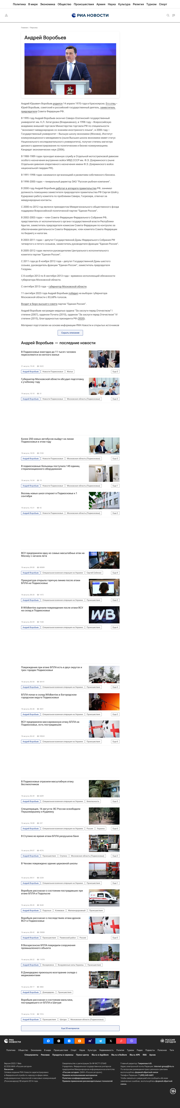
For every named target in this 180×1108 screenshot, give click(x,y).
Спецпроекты (31, 1055)
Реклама (45, 1055)
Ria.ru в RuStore (119, 1055)
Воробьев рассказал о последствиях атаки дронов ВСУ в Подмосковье (51, 919)
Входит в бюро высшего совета (39, 303)
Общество (23, 1050)
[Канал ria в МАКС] (48, 1041)
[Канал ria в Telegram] (100, 1041)
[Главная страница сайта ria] (90, 15)
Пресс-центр (82, 1055)
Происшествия (61, 1050)
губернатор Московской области (67, 286)
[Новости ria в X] (111, 1041)
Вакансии (8, 1069)
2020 (81, 318)
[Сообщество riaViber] (132, 1041)
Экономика (36, 1050)
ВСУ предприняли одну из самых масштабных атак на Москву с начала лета (53, 554)
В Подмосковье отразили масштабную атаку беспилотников (47, 783)
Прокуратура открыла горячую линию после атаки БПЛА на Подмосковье (50, 582)
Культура (92, 1050)
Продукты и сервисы (62, 1055)
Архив (152, 1055)
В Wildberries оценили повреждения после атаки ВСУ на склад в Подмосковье (52, 609)
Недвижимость (106, 1050)
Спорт (73, 1050)
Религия (120, 1050)
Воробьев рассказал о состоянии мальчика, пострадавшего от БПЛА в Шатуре (47, 1001)
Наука (82, 1050)
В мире (47, 1050)
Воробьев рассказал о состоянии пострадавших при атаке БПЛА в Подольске (52, 892)
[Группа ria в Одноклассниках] (80, 1041)
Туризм (130, 1050)
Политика (10, 1050)
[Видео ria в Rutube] (90, 1041)
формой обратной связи (146, 1072)
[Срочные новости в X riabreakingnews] (121, 1041)
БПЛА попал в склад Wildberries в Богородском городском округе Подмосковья (48, 696)
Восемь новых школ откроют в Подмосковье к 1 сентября (49, 495)
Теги (172, 1050)
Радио (140, 1050)
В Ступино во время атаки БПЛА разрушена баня (50, 836)
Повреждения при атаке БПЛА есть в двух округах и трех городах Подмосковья (51, 669)
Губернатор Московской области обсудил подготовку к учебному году (52, 380)
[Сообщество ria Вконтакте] (69, 1041)
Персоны (34, 28)
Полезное (162, 1050)
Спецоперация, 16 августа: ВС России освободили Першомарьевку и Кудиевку (50, 810)
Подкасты (150, 1050)
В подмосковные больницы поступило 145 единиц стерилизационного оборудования (50, 467)
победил (73, 293)
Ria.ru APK (135, 1055)
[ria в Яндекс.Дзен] (59, 1041)
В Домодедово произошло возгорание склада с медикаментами (49, 974)
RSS (145, 1055)
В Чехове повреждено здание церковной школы (49, 863)
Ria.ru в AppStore (100, 1055)
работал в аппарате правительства (76, 188)
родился (58, 103)
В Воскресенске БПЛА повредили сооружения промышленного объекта (48, 946)
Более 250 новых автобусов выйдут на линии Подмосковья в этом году (47, 440)
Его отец (110, 103)
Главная (24, 28)
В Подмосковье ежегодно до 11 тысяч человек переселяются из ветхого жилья (48, 353)
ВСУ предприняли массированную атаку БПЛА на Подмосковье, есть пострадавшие (50, 723)
